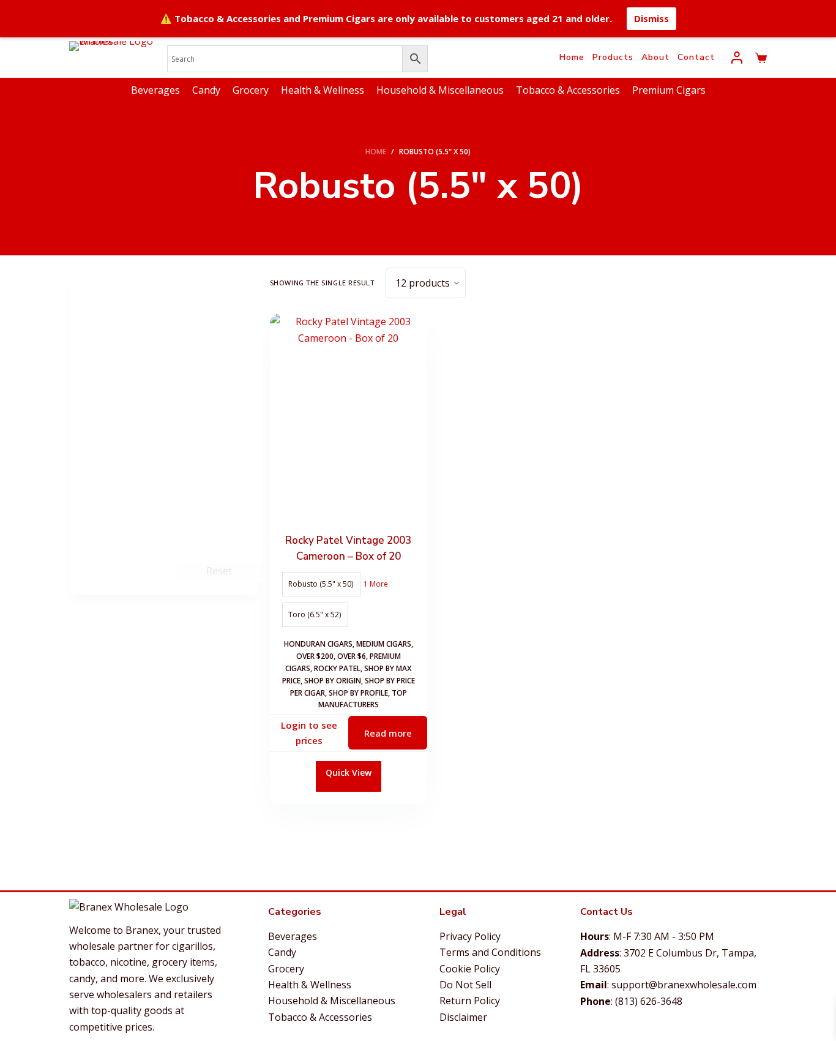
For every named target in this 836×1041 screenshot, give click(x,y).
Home (571, 57)
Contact (696, 57)
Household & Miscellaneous (440, 90)
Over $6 (351, 656)
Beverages (155, 90)
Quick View (348, 772)
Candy (206, 90)
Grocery (251, 90)
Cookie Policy (469, 968)
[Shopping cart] (761, 58)
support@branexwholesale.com (683, 984)
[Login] (737, 57)
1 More (376, 584)
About (655, 57)
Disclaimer (463, 1017)
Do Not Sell (465, 984)
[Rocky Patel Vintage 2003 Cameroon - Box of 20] (348, 419)
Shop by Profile (358, 693)
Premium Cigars (669, 90)
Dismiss (651, 18)
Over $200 (315, 656)
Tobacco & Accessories (568, 90)
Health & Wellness (322, 90)
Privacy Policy (470, 936)
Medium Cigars (383, 644)
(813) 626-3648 (648, 1001)
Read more (388, 733)
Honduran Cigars (318, 644)
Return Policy (469, 1000)
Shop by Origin (332, 680)
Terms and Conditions (490, 952)
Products (612, 57)
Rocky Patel (337, 668)
